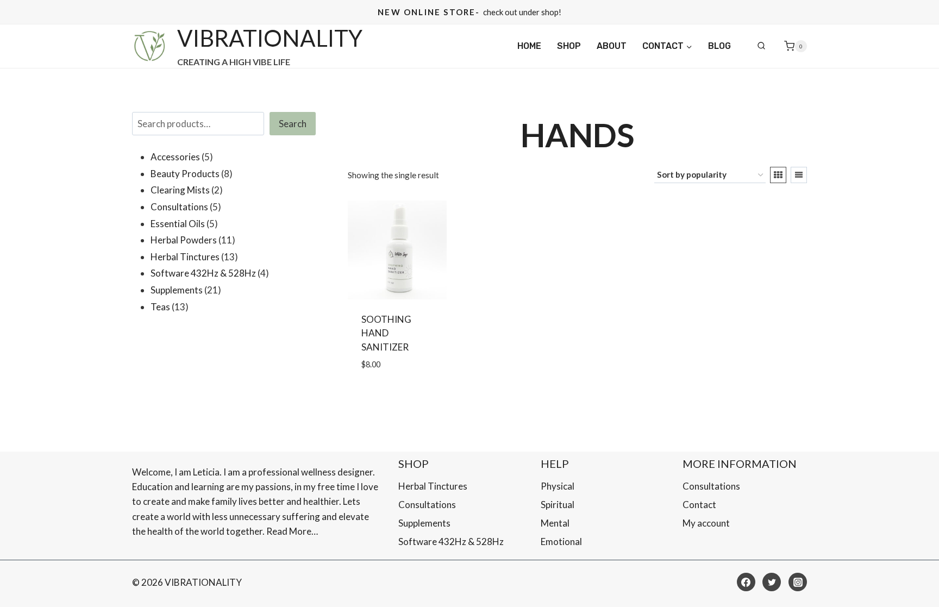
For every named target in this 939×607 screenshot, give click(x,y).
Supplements (424, 523)
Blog (719, 46)
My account (706, 523)
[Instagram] (797, 582)
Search (292, 123)
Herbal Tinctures (432, 486)
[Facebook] (746, 582)
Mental (555, 523)
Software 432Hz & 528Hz (451, 541)
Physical (557, 486)
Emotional (561, 541)
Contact (699, 504)
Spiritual (557, 504)
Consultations (427, 504)
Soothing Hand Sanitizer (386, 333)
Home (529, 46)
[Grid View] (778, 175)
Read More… (292, 531)
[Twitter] (771, 582)
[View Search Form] (761, 46)
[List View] (799, 175)
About (612, 46)
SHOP (569, 46)
